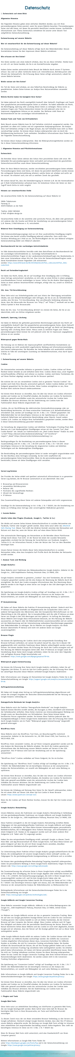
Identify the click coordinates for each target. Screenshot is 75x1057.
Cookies (53, 1053)
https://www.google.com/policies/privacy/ (24, 1045)
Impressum (62, 1053)
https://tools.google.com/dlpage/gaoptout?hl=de (30, 656)
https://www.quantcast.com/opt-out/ (21, 794)
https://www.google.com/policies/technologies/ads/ (26, 895)
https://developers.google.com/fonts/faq (22, 1043)
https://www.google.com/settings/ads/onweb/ (30, 866)
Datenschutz (41, 1053)
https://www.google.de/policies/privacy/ (48, 976)
